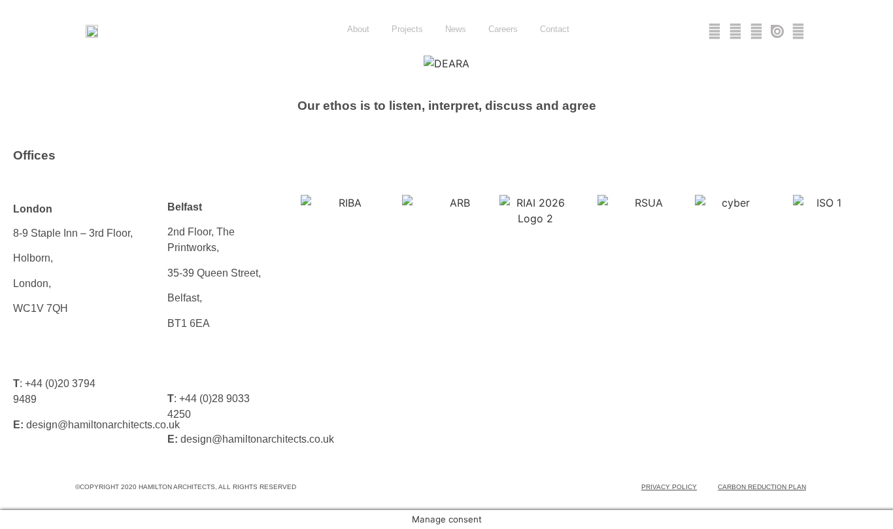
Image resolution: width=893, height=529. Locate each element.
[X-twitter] (714, 31)
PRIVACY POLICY (669, 486)
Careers (503, 29)
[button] (19, 64)
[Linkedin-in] (735, 31)
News (455, 29)
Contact (554, 29)
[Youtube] (756, 31)
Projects (407, 29)
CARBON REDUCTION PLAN (762, 486)
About (358, 29)
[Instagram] (798, 31)
